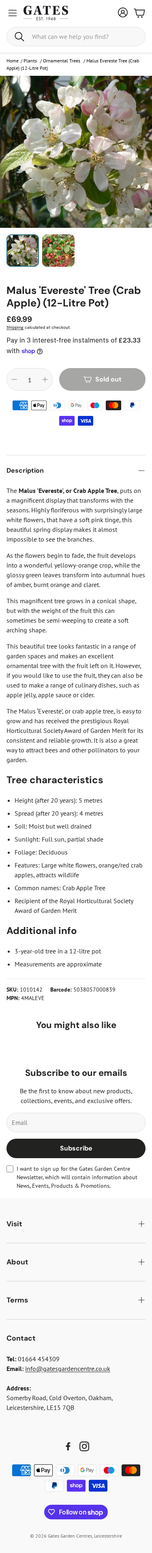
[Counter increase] (45, 379)
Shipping (15, 327)
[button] (76, 36)
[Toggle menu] (12, 13)
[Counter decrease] (14, 379)
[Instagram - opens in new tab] (84, 1446)
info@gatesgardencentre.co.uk (67, 1368)
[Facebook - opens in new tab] (68, 1446)
